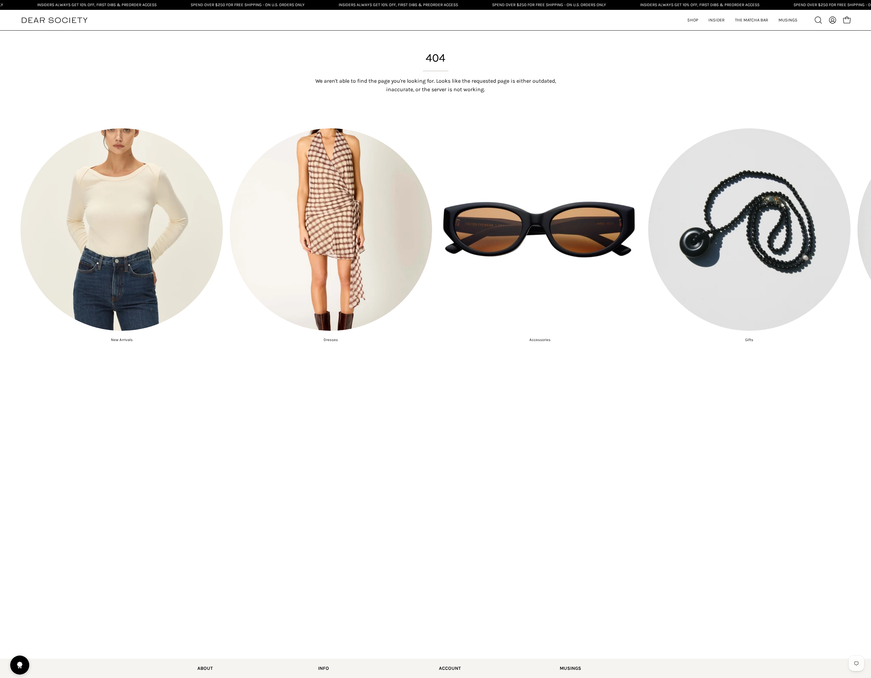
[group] (435, 235)
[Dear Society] (54, 20)
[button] (716, 20)
